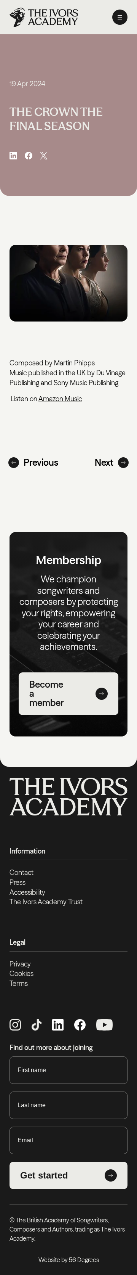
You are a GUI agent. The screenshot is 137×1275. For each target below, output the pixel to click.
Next (104, 462)
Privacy (20, 964)
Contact (21, 872)
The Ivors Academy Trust (46, 901)
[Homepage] (44, 17)
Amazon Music (60, 398)
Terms (19, 983)
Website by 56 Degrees (68, 1260)
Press (17, 882)
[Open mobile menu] (120, 17)
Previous (41, 462)
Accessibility (27, 892)
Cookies (21, 973)
